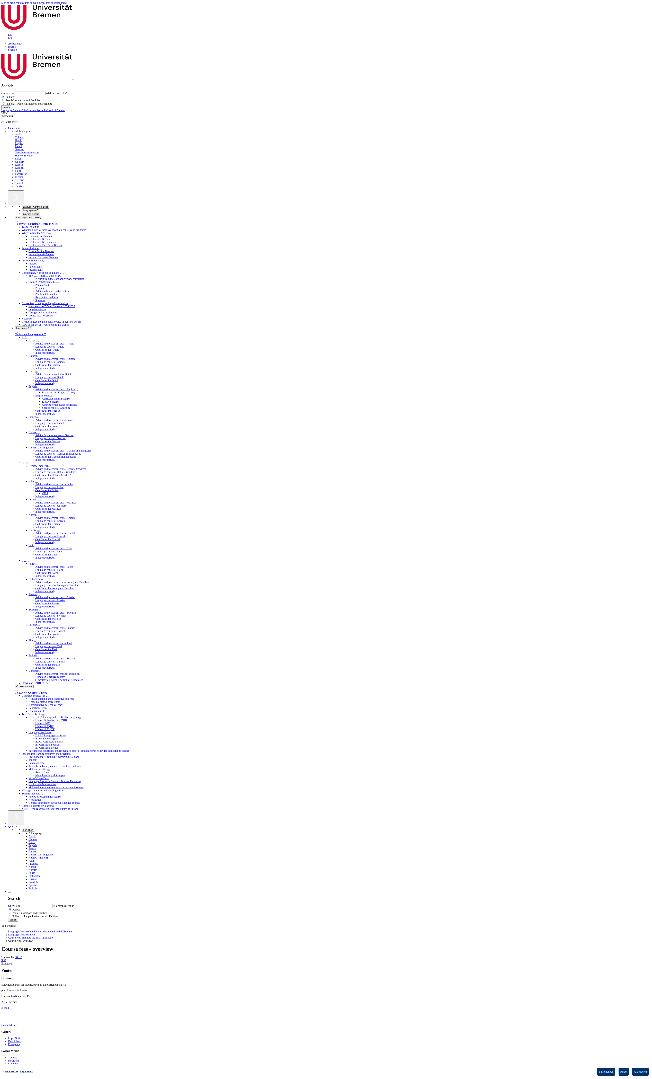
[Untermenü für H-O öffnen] (28, 463)
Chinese (19, 137)
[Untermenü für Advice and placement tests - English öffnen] (76, 390)
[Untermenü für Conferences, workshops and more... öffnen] (62, 273)
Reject (623, 1071)
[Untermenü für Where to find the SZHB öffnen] (49, 233)
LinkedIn (13, 1063)
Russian (19, 176)
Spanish (19, 183)
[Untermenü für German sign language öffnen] (54, 448)
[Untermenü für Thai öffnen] (34, 641)
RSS (3, 960)
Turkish (19, 186)
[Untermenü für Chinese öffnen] (38, 356)
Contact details (9, 1025)
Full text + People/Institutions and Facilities (28, 103)
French (18, 146)
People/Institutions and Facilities (22, 100)
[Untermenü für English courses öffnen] (53, 396)
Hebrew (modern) (24, 155)
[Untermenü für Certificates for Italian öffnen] (59, 491)
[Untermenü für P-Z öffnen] (27, 561)
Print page (6, 963)
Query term (7, 93)
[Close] (16, 221)
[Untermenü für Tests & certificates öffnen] (43, 714)
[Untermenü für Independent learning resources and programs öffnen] (71, 754)
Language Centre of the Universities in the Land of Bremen (33, 110)
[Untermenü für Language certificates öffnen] (52, 733)
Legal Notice (15, 1038)
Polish (18, 170)
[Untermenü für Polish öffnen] (36, 564)
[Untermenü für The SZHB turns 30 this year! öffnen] (61, 276)
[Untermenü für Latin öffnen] (35, 546)
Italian (18, 158)
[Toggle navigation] (73, 79)
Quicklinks (14, 128)
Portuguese (21, 173)
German (19, 149)
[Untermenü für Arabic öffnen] (37, 341)
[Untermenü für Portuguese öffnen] (41, 579)
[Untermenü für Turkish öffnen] (38, 656)
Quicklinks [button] (14, 826)
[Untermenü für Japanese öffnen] (39, 500)
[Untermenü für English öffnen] (38, 387)
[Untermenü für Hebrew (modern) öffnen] (49, 466)
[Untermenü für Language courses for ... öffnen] (49, 696)
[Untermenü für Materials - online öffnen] (48, 770)
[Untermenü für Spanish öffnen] (38, 625)
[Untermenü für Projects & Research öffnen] (44, 261)
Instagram (13, 1060)
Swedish (19, 180)
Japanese (19, 161)
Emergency (14, 1044)
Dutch (18, 140)
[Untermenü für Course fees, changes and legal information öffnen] (69, 304)
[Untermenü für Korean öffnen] (38, 515)
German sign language (27, 152)
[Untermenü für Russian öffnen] (38, 595)
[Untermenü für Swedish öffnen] (39, 610)
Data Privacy (15, 1041)
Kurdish (19, 167)
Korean (19, 164)
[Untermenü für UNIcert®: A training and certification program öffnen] (80, 718)
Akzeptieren (640, 1071)
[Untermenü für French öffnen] (37, 417)
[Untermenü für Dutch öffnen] (36, 372)
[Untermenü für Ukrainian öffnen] (40, 671)
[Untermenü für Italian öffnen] (36, 482)
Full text (9, 96)
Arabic (18, 134)
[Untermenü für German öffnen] (38, 433)
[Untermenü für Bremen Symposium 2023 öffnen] (58, 282)
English (19, 143)
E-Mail (5, 1007)
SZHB (18, 957)
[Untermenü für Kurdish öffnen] (38, 531)
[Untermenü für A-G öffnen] (28, 338)
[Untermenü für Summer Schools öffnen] (41, 794)
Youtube (12, 1057)
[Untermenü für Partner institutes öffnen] (40, 249)
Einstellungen (606, 1071)
